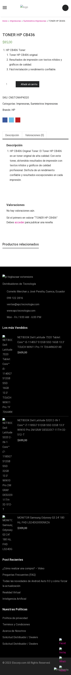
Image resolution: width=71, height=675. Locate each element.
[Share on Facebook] (4, 119)
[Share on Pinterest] (17, 119)
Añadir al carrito (29, 84)
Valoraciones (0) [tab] (34, 135)
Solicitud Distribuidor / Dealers (20, 637)
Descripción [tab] (12, 135)
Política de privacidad (15, 618)
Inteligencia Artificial (14, 598)
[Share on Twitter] (11, 119)
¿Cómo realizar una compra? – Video (23, 568)
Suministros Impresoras (34, 21)
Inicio (5, 21)
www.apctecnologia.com (21, 310)
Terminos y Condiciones (16, 624)
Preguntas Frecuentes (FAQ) (19, 574)
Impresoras (15, 21)
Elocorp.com (19, 662)
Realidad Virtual (11, 592)
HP (13, 109)
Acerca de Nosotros (14, 631)
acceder (19, 222)
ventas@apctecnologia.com (23, 304)
